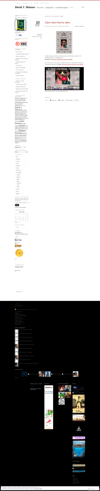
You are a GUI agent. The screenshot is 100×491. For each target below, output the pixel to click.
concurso (18, 102)
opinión (22, 126)
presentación (18, 128)
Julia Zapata (17, 116)
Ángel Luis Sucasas (19, 141)
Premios (26, 127)
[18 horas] (61, 401)
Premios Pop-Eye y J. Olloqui (21, 84)
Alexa (16, 258)
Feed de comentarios (76, 482)
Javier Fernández (19, 114)
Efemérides (18, 165)
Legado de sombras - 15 (19, 322)
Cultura (57, 26)
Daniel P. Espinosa (19, 104)
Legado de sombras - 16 (19, 321)
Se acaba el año (19, 65)
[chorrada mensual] (61, 395)
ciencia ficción (18, 100)
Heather (20, 333)
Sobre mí (36, 3)
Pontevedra (19, 183)
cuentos (24, 102)
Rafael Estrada (24, 128)
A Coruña (18, 174)
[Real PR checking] (18, 246)
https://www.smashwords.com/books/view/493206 (61, 59)
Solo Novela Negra (76, 466)
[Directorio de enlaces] (22, 267)
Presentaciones (19, 172)
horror (23, 112)
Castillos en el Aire (76, 391)
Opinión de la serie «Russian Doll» (22, 88)
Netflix (22, 121)
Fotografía (25, 3)
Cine (31, 3)
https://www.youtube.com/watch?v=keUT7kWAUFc (73, 64)
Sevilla (18, 184)
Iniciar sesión (75, 479)
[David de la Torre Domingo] (68, 395)
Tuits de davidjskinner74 (19, 305)
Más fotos (16, 377)
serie (21, 135)
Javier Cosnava (23, 113)
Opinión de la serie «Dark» (20, 86)
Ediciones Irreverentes (77, 472)
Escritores (74, 463)
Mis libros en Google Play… (28, 329)
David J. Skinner (25, 7)
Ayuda (24, 99)
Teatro (24, 137)
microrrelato (18, 119)
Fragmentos (17, 313)
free (39, 36)
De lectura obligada (76, 439)
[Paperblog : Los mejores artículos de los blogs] (18, 36)
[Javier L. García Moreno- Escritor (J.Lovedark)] (68, 388)
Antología (21, 99)
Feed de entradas (76, 480)
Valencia (18, 186)
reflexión (16, 131)
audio (37, 36)
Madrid (20, 118)
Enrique (20, 337)
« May (16, 222)
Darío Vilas (22, 105)
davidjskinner (52, 26)
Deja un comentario (80, 26)
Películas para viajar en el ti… (28, 337)
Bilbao (18, 179)
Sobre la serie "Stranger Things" (20, 315)
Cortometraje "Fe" (18, 317)
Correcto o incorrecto (20, 69)
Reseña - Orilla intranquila (20, 67)
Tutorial (21, 139)
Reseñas (17, 189)
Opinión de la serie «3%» (29, 355)
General (61, 26)
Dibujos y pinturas (44, 3)
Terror (17, 139)
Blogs (17, 156)
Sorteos (17, 191)
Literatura (18, 3)
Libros (21, 116)
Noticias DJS (66, 26)
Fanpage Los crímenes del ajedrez (35, 389)
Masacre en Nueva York (20, 56)
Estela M (20, 329)
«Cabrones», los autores (27, 333)
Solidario (20, 137)
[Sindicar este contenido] (15, 309)
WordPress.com (75, 483)
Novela (18, 123)
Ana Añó (16, 99)
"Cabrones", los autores (19, 318)
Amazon (25, 98)
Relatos (22, 130)
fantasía (20, 111)
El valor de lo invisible (19, 75)
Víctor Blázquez (22, 140)
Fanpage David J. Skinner (36, 383)
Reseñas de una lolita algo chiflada (79, 421)
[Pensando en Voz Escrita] (61, 388)
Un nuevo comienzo (18, 311)
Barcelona (18, 177)
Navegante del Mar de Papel (78, 413)
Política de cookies (38, 488)
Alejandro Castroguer (19, 98)
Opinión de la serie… (23, 363)
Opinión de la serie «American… (33, 363)
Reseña (18, 133)
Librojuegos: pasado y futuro (20, 314)
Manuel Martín (25, 118)
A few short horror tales (57, 22)
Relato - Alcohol (17, 324)
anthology (34, 36)
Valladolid (17, 193)
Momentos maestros (76, 435)
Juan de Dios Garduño (23, 115)
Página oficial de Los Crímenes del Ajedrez (26, 309)
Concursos (18, 161)
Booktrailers (18, 159)
